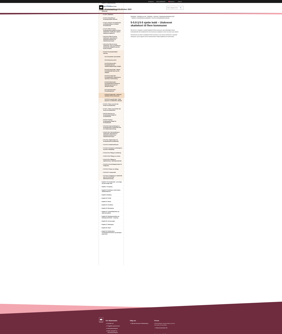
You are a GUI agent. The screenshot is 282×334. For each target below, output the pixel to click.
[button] (171, 1)
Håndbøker (149, 16)
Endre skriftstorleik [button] (160, 1)
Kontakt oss (151, 1)
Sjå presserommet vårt (161, 327)
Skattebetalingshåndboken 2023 (166, 16)
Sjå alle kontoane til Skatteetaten (140, 323)
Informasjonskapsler (113, 328)
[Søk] (181, 7)
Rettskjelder (133, 16)
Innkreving (108, 5)
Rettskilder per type (141, 16)
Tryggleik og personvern (114, 325)
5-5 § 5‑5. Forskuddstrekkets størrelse (160, 17)
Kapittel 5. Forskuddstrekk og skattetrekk (141, 17)
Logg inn (180, 1)
